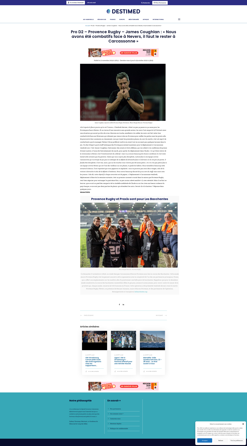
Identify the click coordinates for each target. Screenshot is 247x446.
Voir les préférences (237, 440)
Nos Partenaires (161, 3)
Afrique (146, 19)
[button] (243, 424)
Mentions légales (115, 423)
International (158, 19)
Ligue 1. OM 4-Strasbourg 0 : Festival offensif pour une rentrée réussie (123, 361)
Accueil (87, 25)
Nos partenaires (115, 409)
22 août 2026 (89, 355)
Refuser (220, 440)
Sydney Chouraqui (75, 421)
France (112, 19)
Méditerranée (134, 19)
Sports (96, 371)
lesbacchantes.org (141, 292)
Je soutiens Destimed (76, 2)
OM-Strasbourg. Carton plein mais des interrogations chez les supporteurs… (93, 362)
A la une (91, 371)
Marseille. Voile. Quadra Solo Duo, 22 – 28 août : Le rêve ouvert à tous (152, 361)
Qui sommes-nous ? (116, 414)
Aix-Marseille (88, 19)
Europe (122, 19)
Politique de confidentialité (119, 428)
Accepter (205, 440)
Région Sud (102, 19)
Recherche (146, 3)
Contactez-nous (115, 419)
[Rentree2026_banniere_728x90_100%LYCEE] (123, 52)
